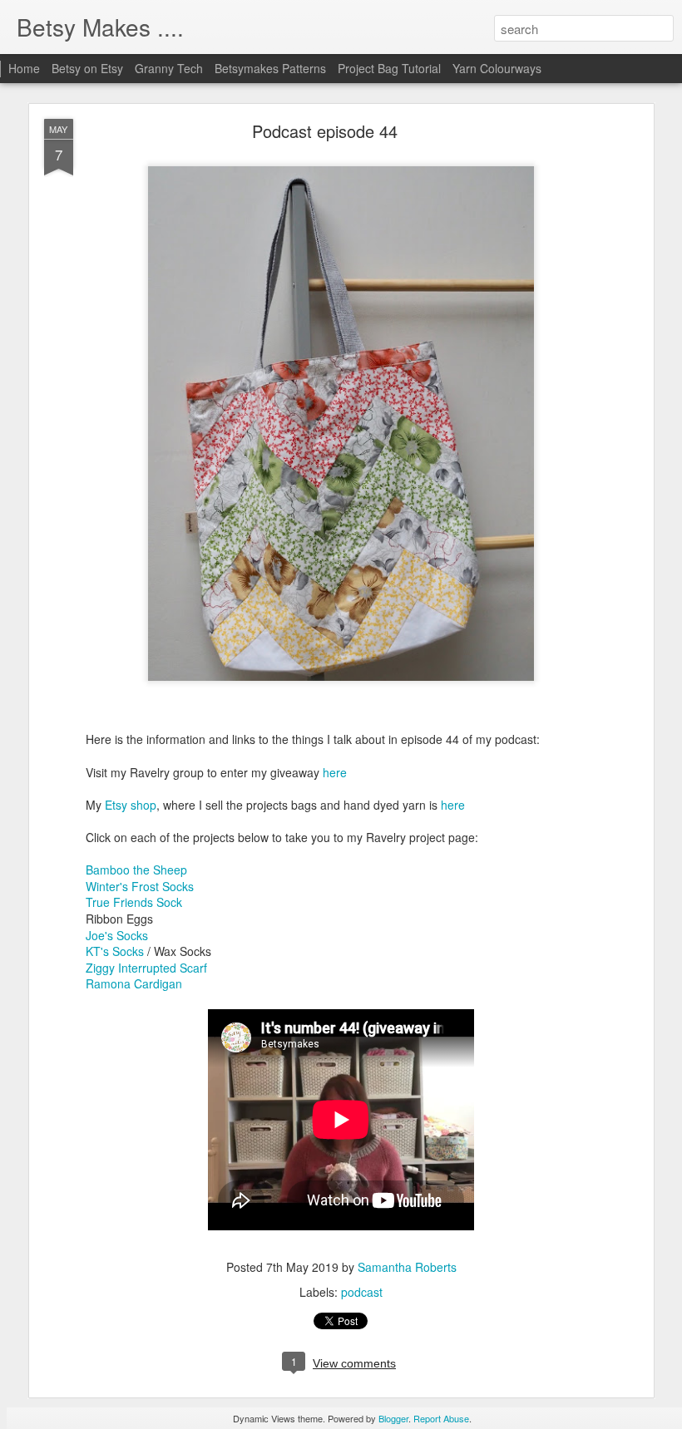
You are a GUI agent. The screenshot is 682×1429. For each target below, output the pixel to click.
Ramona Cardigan (134, 983)
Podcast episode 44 (325, 131)
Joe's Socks (117, 935)
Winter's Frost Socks (140, 886)
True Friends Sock (134, 902)
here (333, 772)
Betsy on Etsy (87, 68)
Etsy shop (130, 804)
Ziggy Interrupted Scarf (146, 967)
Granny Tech (169, 68)
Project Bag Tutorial (389, 68)
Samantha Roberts (407, 1267)
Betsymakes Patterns (270, 68)
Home (24, 68)
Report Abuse (441, 1418)
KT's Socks (115, 951)
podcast (362, 1292)
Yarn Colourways (496, 68)
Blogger (393, 1418)
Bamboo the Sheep (136, 869)
